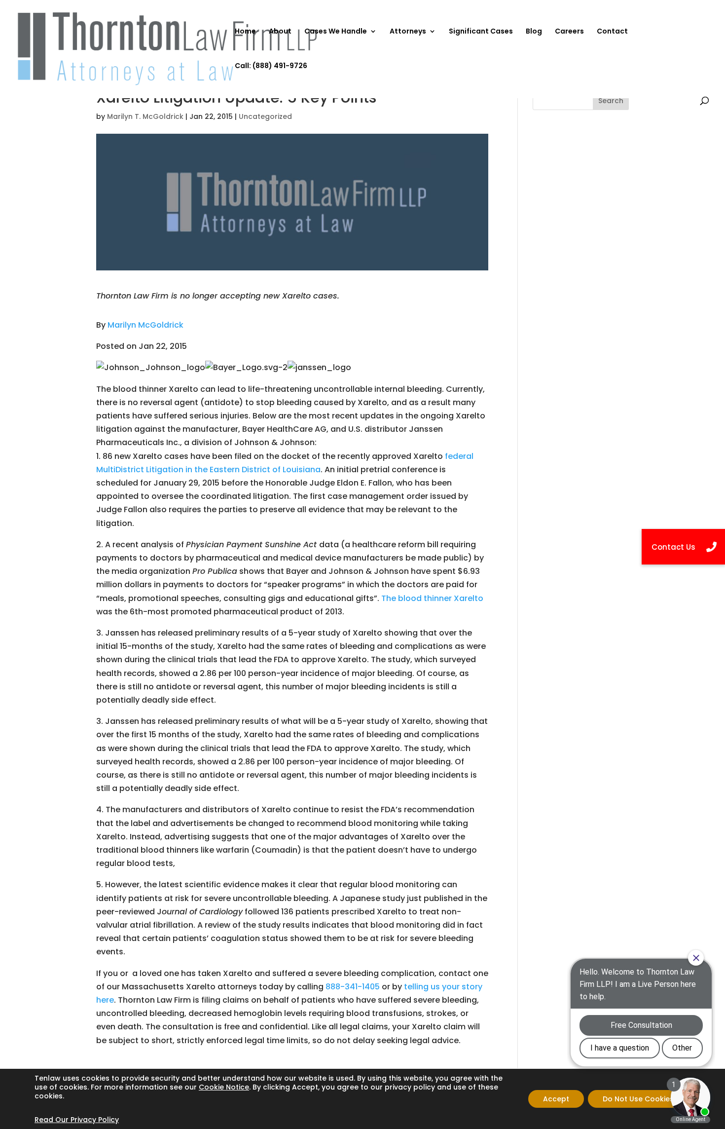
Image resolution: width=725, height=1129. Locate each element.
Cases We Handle (335, 32)
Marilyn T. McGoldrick (145, 116)
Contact (612, 32)
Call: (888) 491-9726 (271, 66)
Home (245, 32)
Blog (534, 32)
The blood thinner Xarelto (432, 598)
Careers (569, 32)
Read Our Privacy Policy (77, 1120)
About (280, 32)
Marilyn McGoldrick (145, 325)
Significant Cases (481, 32)
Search (610, 101)
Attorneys (408, 32)
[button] (683, 546)
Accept (556, 1099)
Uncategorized (265, 116)
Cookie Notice (224, 1087)
